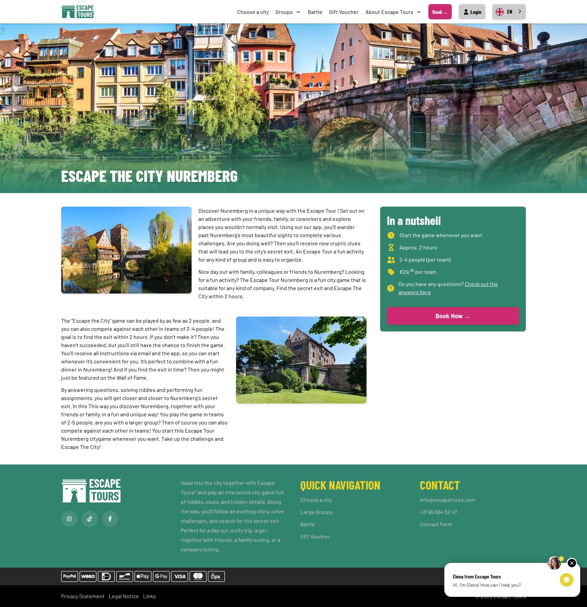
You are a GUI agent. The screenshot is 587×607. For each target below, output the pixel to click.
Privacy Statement (83, 596)
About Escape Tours (389, 11)
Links (149, 596)
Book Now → (452, 316)
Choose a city (253, 11)
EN (509, 11)
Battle (315, 11)
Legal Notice (124, 596)
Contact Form (436, 524)
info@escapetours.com (447, 499)
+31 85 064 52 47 (438, 512)
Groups (284, 11)
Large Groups (316, 512)
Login (475, 11)
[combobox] (509, 11)
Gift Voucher (344, 11)
